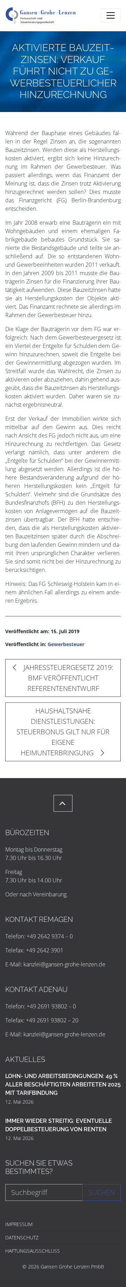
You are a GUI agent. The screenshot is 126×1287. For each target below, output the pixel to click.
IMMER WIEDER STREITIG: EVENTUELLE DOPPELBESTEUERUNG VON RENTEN (58, 1125)
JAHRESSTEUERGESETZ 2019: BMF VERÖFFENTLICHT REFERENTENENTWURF (67, 678)
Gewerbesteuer (66, 644)
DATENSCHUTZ (21, 1237)
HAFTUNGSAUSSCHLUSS (32, 1250)
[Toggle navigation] (110, 15)
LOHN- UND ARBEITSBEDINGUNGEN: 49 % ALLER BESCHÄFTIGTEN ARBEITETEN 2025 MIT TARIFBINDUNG (63, 1084)
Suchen (101, 1192)
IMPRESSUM (19, 1224)
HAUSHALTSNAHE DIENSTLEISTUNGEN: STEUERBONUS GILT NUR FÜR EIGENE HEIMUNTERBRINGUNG (63, 731)
